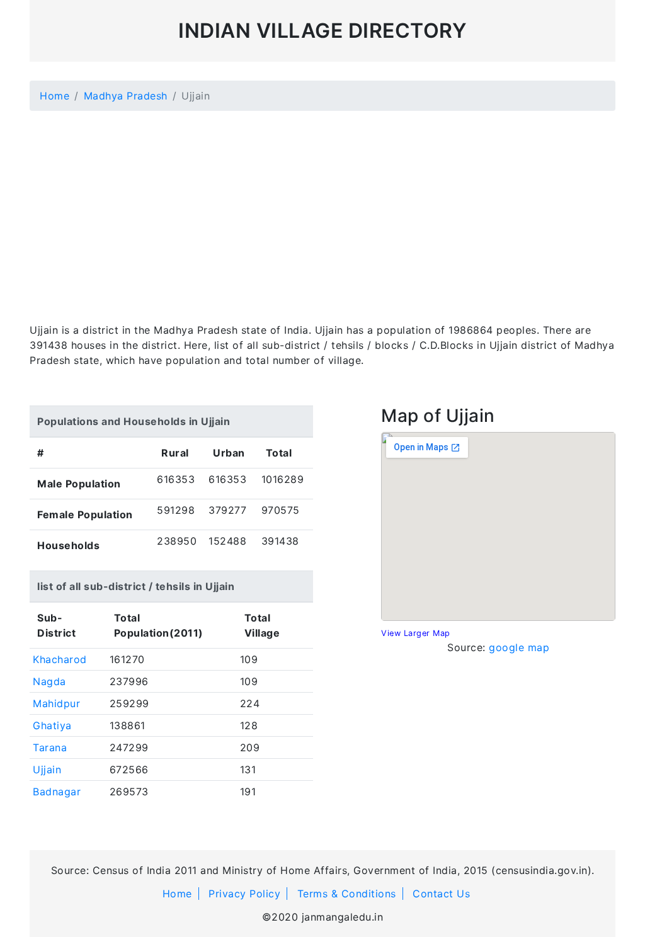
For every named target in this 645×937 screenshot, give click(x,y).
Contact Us (441, 893)
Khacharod (60, 659)
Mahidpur (56, 703)
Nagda (49, 681)
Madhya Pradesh (126, 95)
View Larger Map (415, 633)
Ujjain (47, 769)
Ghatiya (52, 725)
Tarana (50, 747)
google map (519, 647)
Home (54, 95)
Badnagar (57, 791)
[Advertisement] (322, 209)
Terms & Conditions (346, 893)
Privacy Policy (244, 893)
